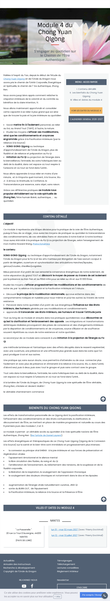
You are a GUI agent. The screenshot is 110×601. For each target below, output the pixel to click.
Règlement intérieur (67, 571)
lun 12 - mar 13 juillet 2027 (65, 535)
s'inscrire (82, 587)
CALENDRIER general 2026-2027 (86, 119)
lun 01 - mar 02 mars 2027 (64, 529)
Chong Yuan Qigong (14, 78)
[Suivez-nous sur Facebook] (32, 586)
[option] (55, 36)
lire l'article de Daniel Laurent (46, 435)
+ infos (57, 597)
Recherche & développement (19, 567)
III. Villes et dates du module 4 (86, 99)
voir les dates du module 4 (86, 110)
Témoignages (64, 560)
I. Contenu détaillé (86, 88)
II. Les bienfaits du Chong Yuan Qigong (86, 94)
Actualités (8, 560)
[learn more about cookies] (62, 596)
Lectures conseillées (68, 567)
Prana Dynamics (41, 243)
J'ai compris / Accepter (93, 595)
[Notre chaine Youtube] (24, 586)
